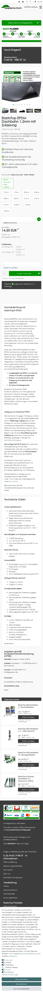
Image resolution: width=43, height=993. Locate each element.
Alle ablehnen (21, 984)
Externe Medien (11, 967)
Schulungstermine (10, 898)
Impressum (13, 956)
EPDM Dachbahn (10, 906)
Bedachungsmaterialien (12, 866)
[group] (10, 711)
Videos (11, 479)
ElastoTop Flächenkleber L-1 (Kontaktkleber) (28, 706)
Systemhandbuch (10, 890)
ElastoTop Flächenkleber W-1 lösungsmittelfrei (28, 753)
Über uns (6, 874)
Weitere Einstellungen (10, 974)
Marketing (9, 965)
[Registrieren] (23, 2)
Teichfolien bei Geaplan (12, 877)
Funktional (9, 972)
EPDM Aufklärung (10, 862)
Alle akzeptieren (21, 979)
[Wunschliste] (30, 2)
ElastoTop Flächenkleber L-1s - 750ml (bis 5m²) (28, 730)
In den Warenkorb (24, 273)
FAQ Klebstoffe (9, 894)
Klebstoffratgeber (14, 440)
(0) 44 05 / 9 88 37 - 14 (16, 855)
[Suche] (27, 2)
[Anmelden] (19, 2)
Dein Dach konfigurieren (20, 22)
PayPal (8, 970)
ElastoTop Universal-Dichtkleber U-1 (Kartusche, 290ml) (26, 778)
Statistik (8, 962)
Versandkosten (19, 278)
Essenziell (8, 960)
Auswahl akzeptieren (21, 989)
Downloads (13, 481)
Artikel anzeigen (28, 717)
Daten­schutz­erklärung (27, 953)
